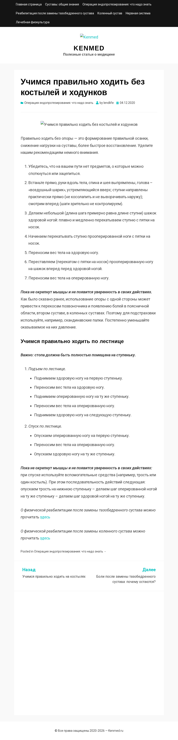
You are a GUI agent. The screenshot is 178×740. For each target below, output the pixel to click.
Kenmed (89, 48)
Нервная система (138, 13)
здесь (45, 517)
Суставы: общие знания (62, 4)
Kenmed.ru (115, 730)
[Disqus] (89, 652)
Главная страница (29, 4)
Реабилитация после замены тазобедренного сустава (55, 13)
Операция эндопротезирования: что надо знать (117, 4)
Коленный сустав (109, 13)
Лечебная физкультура (32, 22)
